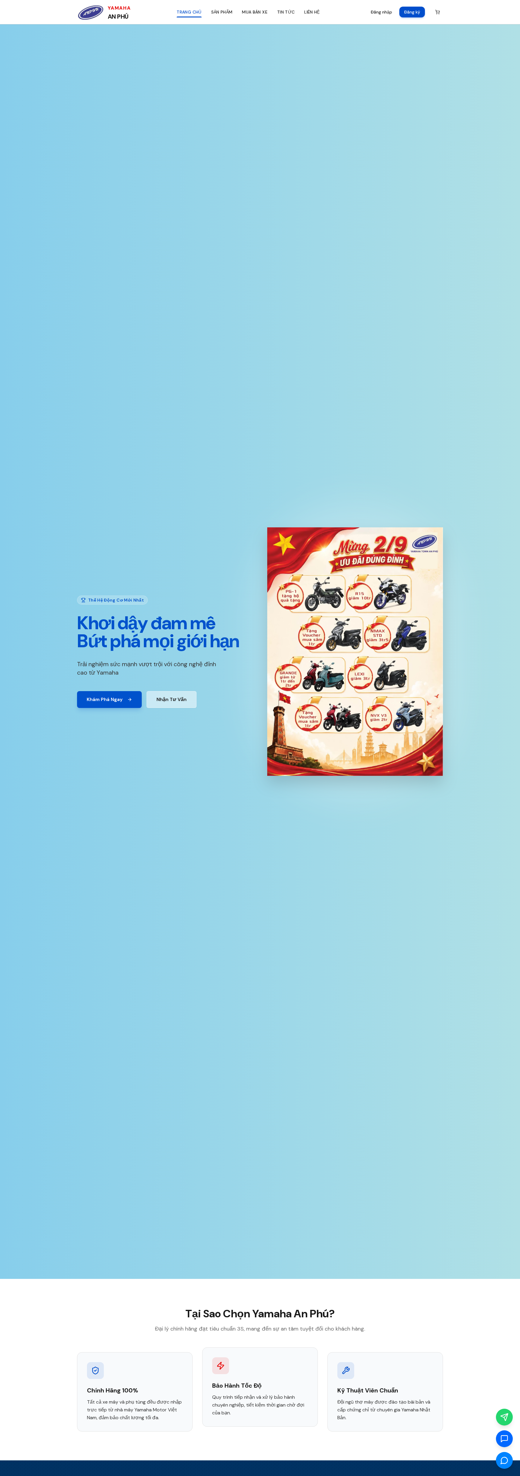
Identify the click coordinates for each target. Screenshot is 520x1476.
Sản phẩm (222, 12)
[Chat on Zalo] (504, 1438)
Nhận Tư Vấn (171, 699)
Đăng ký (412, 12)
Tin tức (286, 12)
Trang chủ (189, 12)
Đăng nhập (381, 12)
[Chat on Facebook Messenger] (504, 1460)
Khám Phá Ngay (104, 699)
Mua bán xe (255, 12)
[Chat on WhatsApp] (504, 1417)
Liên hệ (312, 12)
